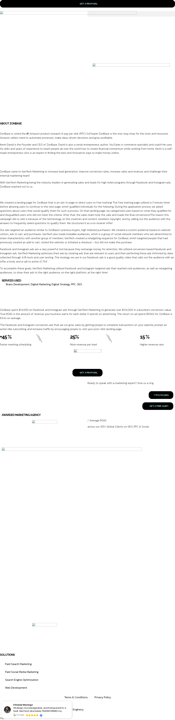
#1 (27, 133)
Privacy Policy (103, 697)
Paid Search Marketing (18, 664)
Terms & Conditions (76, 697)
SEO (79, 284)
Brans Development (18, 284)
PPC (73, 284)
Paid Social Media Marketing (21, 672)
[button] (131, 14)
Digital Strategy (61, 284)
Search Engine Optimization (21, 680)
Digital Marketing (40, 284)
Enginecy (78, 709)
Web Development (16, 688)
